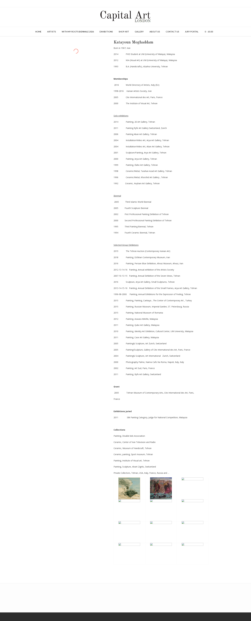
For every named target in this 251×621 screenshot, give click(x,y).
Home (38, 31)
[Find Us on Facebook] (5, 617)
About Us (154, 31)
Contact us (172, 31)
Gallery (139, 31)
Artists (51, 31)
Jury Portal (191, 31)
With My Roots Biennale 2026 (78, 31)
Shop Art (124, 31)
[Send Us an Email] (1, 617)
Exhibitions (106, 31)
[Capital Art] (125, 17)
